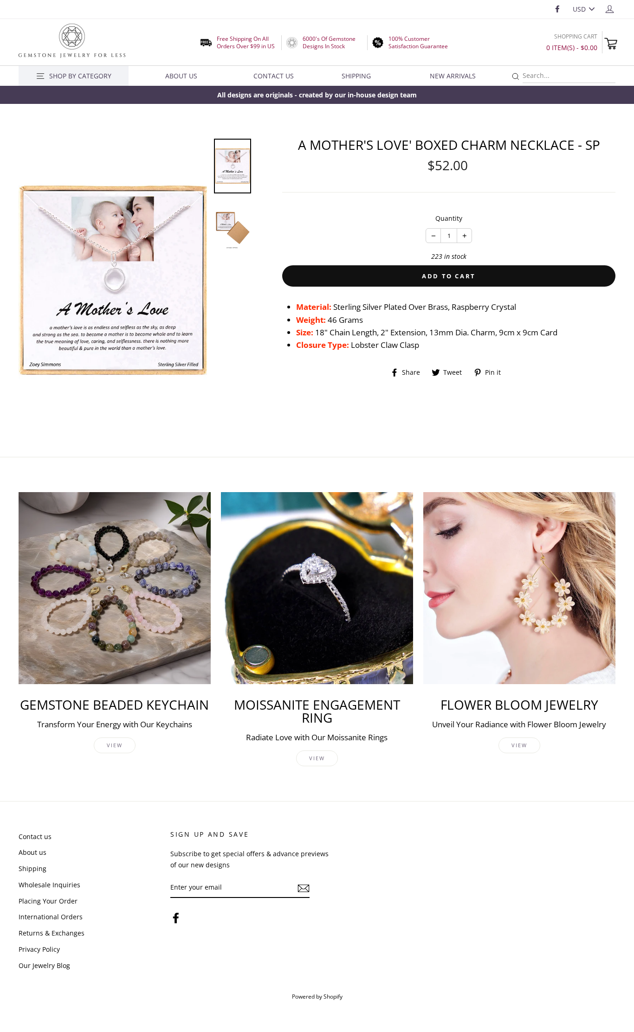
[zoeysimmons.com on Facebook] (175, 917)
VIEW (115, 745)
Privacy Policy (39, 949)
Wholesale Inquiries (49, 884)
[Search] (515, 76)
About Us (181, 75)
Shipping (356, 75)
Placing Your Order (48, 901)
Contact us (35, 836)
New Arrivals (453, 75)
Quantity (448, 218)
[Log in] (609, 8)
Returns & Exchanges (51, 933)
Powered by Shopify (317, 996)
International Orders (51, 916)
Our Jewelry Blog (44, 965)
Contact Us (273, 75)
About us (32, 852)
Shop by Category (80, 75)
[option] (317, 95)
